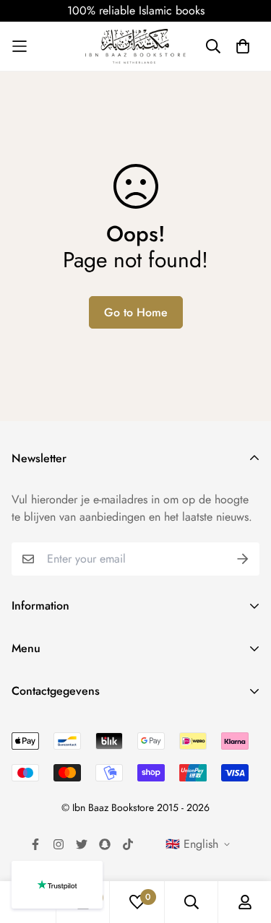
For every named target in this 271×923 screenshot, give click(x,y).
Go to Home (136, 312)
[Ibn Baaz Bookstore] (135, 46)
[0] (137, 902)
